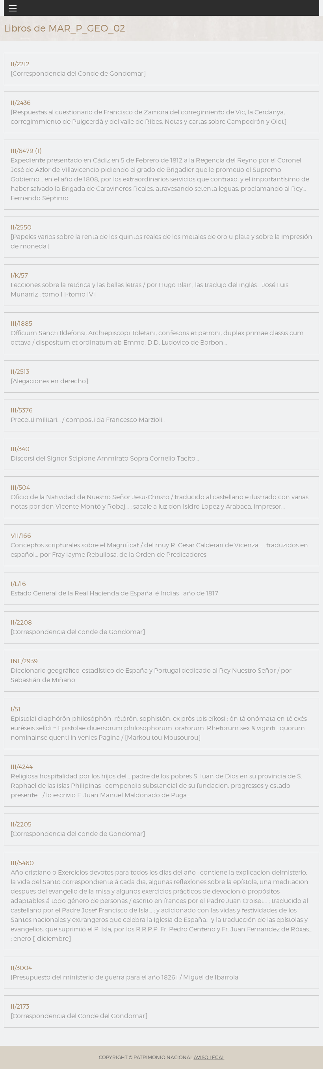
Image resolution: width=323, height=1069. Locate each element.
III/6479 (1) (26, 151)
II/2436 (21, 102)
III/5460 (22, 863)
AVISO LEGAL (209, 1057)
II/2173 (20, 1006)
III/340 (20, 449)
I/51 (15, 709)
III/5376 (22, 410)
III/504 (20, 487)
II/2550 (21, 227)
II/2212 (20, 64)
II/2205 (21, 824)
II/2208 (21, 622)
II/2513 (20, 371)
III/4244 (22, 767)
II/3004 (21, 968)
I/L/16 (18, 584)
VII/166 (21, 535)
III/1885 (21, 323)
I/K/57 (19, 275)
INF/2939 (24, 661)
